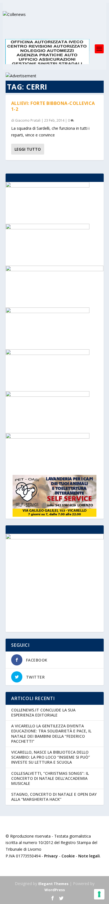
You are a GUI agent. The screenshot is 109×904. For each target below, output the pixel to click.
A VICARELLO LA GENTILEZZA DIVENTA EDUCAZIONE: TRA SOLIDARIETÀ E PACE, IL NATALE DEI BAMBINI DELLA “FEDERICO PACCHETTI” (51, 733)
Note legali (89, 856)
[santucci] (47, 311)
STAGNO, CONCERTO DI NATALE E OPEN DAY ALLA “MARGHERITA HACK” (54, 797)
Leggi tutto (28, 149)
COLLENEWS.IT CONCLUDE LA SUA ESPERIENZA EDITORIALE (43, 712)
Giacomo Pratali (28, 120)
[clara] (47, 395)
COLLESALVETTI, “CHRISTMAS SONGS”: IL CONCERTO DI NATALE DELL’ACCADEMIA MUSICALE (50, 778)
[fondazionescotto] (47, 227)
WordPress (54, 889)
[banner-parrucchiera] (47, 353)
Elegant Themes (53, 883)
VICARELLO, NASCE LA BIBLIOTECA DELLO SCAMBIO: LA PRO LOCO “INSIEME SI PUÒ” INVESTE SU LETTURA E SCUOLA (50, 757)
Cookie (68, 856)
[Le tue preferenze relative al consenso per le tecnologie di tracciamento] (99, 894)
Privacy (51, 856)
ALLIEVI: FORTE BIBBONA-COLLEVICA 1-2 (53, 106)
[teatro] (47, 186)
